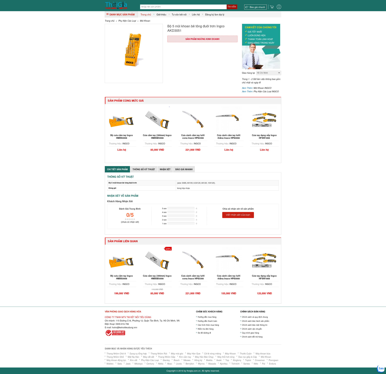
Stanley (166, 360)
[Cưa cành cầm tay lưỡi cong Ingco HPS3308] (193, 118)
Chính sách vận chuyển (252, 328)
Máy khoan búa (263, 353)
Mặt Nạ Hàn (133, 356)
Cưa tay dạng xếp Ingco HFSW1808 (264, 136)
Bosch (177, 360)
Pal (263, 363)
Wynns (201, 363)
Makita (209, 360)
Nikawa (187, 360)
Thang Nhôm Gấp (166, 356)
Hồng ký (198, 360)
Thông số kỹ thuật (144, 169)
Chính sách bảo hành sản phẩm (255, 321)
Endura (272, 363)
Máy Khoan (230, 353)
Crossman (260, 360)
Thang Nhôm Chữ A (116, 353)
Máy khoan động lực (116, 360)
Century (150, 363)
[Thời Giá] (116, 4)
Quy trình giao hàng (250, 332)
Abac (169, 363)
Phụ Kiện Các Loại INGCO (266, 91)
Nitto (256, 363)
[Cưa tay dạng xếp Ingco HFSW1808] (264, 118)
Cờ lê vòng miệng (212, 353)
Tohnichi (235, 363)
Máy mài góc (177, 353)
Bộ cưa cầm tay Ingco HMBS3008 (121, 136)
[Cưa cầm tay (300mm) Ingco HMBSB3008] (157, 118)
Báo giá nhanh (257, 7)
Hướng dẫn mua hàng (207, 317)
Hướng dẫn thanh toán (207, 321)
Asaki (218, 360)
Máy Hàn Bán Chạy (204, 356)
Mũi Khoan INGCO (262, 87)
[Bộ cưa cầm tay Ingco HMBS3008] (122, 118)
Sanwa (246, 363)
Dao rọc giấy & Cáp (247, 356)
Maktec (110, 363)
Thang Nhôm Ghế (115, 356)
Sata (119, 363)
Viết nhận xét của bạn (238, 215)
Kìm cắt (133, 360)
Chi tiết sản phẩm (117, 169)
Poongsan (273, 360)
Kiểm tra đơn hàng (206, 328)
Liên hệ (196, 14)
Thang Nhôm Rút (159, 353)
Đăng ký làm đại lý (214, 14)
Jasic (128, 363)
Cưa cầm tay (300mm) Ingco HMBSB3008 (157, 136)
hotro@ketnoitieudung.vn (124, 327)
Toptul (248, 360)
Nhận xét (165, 169)
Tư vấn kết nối (179, 14)
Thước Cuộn (246, 353)
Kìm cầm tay (185, 356)
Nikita (160, 363)
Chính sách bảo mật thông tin (254, 325)
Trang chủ (146, 14)
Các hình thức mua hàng (208, 325)
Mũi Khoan (145, 20)
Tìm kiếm (232, 7)
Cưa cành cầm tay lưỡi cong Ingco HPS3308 (193, 136)
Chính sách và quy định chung (255, 317)
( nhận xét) (130, 221)
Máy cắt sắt (148, 356)
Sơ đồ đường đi (204, 332)
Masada (212, 363)
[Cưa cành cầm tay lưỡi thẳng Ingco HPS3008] (229, 118)
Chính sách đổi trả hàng (252, 336)
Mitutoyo (138, 363)
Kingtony (237, 360)
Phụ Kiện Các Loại (127, 20)
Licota (179, 363)
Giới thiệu (161, 14)
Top (227, 360)
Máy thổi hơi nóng (225, 356)
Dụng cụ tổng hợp (138, 353)
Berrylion (190, 363)
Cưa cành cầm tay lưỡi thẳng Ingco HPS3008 (228, 136)
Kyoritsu (224, 363)
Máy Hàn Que (193, 353)
